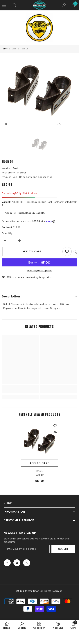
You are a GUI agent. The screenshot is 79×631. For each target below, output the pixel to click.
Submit (63, 549)
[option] (39, 90)
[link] (20, 391)
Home (5, 48)
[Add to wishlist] (67, 251)
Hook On (39, 475)
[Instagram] (16, 562)
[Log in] (64, 5)
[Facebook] (7, 562)
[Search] (14, 5)
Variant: (39, 203)
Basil (14, 48)
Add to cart (31, 251)
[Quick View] (55, 432)
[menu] (4, 5)
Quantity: (7, 233)
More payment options (39, 270)
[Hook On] (39, 441)
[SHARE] (74, 251)
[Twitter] (26, 562)
